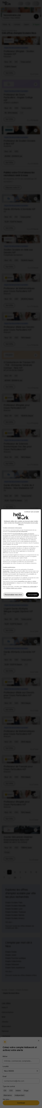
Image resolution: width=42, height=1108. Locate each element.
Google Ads (6, 571)
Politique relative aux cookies (14, 588)
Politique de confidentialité (30, 586)
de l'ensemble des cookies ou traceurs (23, 533)
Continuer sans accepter (31, 512)
